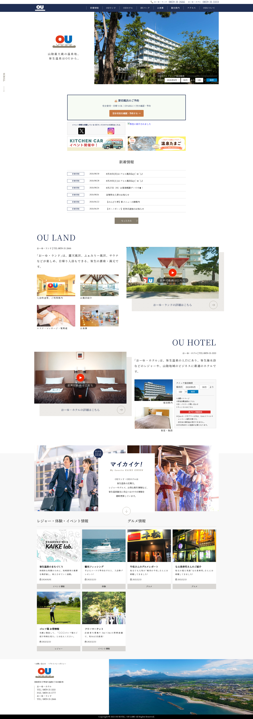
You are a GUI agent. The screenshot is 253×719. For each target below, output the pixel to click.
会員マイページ (183, 398)
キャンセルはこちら (185, 407)
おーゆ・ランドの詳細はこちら (172, 305)
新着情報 (94, 7)
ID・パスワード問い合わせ (187, 404)
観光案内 (175, 7)
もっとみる (126, 220)
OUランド (111, 7)
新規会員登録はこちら (186, 401)
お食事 (160, 7)
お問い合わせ (41, 663)
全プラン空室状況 (195, 412)
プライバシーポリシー (57, 663)
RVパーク (145, 7)
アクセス (191, 7)
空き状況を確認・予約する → (126, 113)
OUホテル (128, 7)
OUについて (209, 7)
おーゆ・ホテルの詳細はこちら (80, 410)
